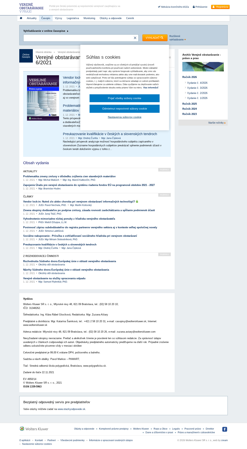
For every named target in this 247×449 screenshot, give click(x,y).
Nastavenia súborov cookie (124, 117)
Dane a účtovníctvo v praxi (159, 432)
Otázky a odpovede (111, 18)
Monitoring (89, 18)
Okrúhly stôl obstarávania (51, 264)
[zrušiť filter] (135, 38)
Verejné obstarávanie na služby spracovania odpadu (54, 278)
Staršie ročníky (216, 122)
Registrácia (222, 7)
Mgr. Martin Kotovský (81, 205)
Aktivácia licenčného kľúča (174, 7)
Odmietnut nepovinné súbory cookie (124, 108)
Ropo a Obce (160, 428)
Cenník (130, 18)
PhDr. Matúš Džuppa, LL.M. (52, 222)
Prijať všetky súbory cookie (124, 98)
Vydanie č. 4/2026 (197, 82)
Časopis (45, 18)
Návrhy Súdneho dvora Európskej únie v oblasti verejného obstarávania (66, 269)
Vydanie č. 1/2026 (197, 98)
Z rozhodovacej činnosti (41, 256)
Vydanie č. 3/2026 (197, 87)
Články (28, 196)
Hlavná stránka (44, 52)
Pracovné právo (192, 428)
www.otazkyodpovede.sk (71, 409)
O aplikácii (24, 440)
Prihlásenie (201, 7)
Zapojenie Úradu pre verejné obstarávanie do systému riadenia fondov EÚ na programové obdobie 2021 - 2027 (89, 185)
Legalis (176, 428)
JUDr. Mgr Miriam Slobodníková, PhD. (58, 239)
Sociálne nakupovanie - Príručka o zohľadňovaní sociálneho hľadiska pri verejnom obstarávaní (80, 235)
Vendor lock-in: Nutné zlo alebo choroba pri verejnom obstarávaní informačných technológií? (79, 201)
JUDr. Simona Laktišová (50, 231)
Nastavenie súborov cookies (37, 444)
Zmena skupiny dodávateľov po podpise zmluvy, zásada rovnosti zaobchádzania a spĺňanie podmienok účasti (89, 210)
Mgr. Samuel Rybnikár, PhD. (53, 281)
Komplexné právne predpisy (114, 428)
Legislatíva (73, 18)
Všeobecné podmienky (72, 440)
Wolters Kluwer (141, 428)
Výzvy (58, 18)
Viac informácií (150, 87)
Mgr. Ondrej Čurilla (88, 138)
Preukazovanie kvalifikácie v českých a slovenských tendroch (110, 134)
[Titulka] (21, 18)
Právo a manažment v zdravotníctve (196, 432)
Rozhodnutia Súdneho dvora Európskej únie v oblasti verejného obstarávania (69, 261)
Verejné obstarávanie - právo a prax (76, 52)
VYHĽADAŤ (153, 37)
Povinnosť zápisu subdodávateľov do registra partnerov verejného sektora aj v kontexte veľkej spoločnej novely (90, 227)
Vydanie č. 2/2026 (197, 93)
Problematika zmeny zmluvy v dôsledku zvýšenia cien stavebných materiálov (69, 176)
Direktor (210, 428)
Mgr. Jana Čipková (111, 138)
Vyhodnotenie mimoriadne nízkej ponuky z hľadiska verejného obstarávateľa (69, 218)
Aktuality (32, 18)
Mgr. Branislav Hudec (49, 188)
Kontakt (39, 440)
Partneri (51, 440)
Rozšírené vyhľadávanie (176, 38)
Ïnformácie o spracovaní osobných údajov (111, 440)
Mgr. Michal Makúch (49, 180)
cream (224, 440)
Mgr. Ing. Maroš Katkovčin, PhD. (79, 180)
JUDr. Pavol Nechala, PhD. (52, 205)
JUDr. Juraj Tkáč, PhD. (50, 213)
